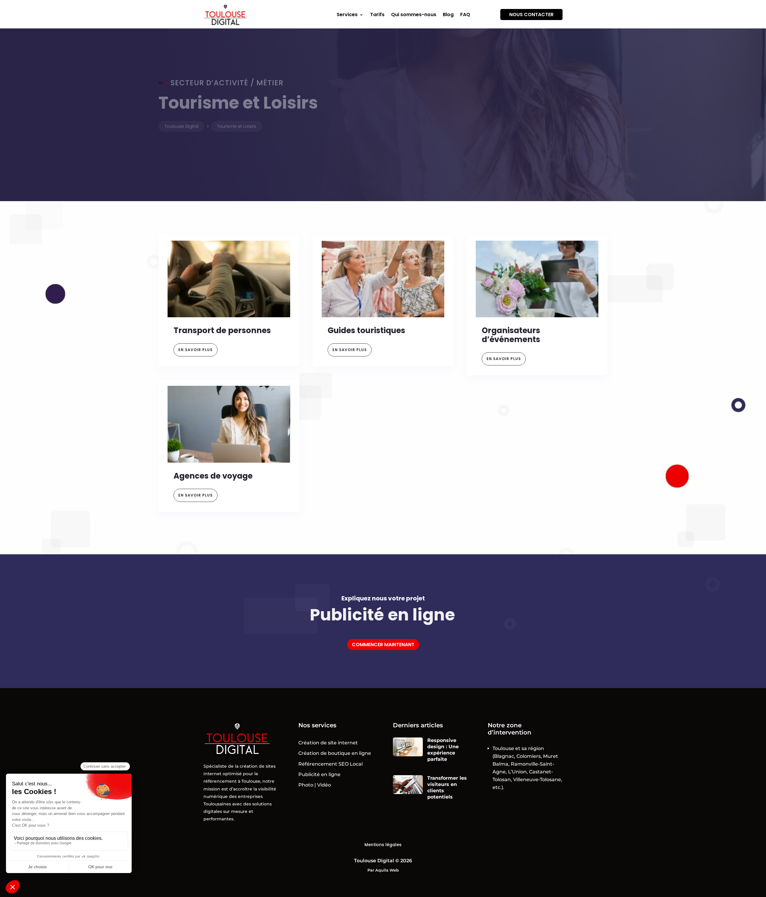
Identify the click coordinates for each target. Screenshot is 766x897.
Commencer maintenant (383, 644)
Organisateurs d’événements (511, 335)
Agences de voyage (213, 475)
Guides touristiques (366, 330)
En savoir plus (195, 349)
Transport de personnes (222, 330)
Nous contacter (531, 14)
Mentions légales (383, 845)
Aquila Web (387, 870)
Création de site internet (328, 743)
